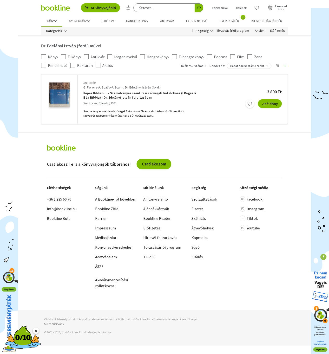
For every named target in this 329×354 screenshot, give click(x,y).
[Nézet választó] (277, 66)
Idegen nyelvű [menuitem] (196, 21)
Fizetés (197, 208)
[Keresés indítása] (199, 7)
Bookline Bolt (58, 218)
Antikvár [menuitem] (167, 21)
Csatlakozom (154, 164)
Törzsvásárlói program (233, 31)
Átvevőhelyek (202, 228)
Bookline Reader (157, 218)
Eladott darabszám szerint (247, 66)
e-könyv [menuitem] (108, 21)
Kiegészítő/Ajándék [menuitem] (266, 21)
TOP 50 (149, 256)
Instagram (255, 208)
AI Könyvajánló (103, 7)
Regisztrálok (220, 8)
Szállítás (198, 218)
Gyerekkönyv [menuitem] (79, 21)
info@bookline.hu (62, 208)
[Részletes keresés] (128, 7)
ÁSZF (99, 266)
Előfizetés (277, 31)
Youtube (253, 228)
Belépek (241, 8)
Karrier (101, 218)
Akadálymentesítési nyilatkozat (111, 283)
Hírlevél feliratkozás (160, 237)
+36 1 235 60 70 (59, 199)
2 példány (270, 103)
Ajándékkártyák (156, 208)
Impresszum (105, 228)
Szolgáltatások (204, 199)
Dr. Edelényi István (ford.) (143, 87)
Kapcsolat (199, 237)
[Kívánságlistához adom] (249, 103)
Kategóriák (54, 31)
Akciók (259, 31)
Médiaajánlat (106, 237)
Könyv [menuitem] (52, 21)
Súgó (195, 247)
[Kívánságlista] (256, 7)
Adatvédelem (106, 256)
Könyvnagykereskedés (113, 247)
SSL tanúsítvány (54, 324)
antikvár (89, 83)
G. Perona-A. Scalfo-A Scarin (103, 87)
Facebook (254, 199)
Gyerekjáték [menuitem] (231, 19)
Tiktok (252, 218)
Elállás (197, 256)
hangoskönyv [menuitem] (137, 21)
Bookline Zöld (106, 208)
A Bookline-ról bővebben (115, 199)
